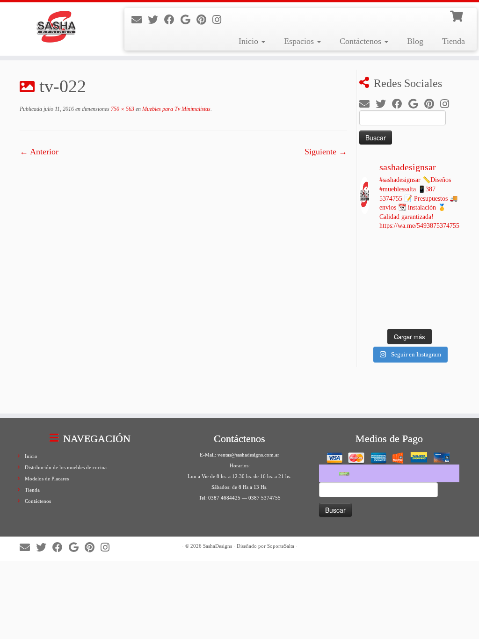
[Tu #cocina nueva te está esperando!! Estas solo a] (370, 315)
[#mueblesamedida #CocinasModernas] (370, 248)
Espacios (300, 41)
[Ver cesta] (457, 15)
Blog (415, 41)
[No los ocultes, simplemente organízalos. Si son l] (448, 298)
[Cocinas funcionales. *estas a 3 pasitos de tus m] (422, 265)
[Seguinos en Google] (188, 20)
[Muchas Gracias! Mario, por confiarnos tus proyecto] (396, 315)
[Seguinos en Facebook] (172, 20)
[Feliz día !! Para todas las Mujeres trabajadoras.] (396, 282)
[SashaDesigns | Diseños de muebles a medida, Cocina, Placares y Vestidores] (56, 28)
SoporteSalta (280, 546)
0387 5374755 (264, 498)
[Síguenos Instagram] (219, 20)
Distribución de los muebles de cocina (66, 467)
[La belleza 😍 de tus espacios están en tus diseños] (448, 315)
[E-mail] (139, 20)
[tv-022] (183, 280)
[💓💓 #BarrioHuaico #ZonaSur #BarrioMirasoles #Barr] (422, 248)
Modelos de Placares (47, 478)
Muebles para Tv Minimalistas (175, 109)
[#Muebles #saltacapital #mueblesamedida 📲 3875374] (396, 248)
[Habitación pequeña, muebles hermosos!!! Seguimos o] (448, 265)
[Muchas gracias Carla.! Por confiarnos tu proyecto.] (370, 298)
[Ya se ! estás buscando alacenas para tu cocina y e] (448, 282)
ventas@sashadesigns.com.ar (248, 454)
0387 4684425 (224, 498)
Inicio (250, 41)
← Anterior (39, 151)
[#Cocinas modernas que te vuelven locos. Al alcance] (448, 248)
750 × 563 (121, 109)
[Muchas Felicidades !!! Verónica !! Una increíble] (396, 298)
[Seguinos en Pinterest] (204, 20)
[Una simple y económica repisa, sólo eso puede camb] (422, 282)
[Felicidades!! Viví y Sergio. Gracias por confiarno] (422, 315)
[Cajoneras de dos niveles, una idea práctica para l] (422, 298)
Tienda (453, 41)
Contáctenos (362, 41)
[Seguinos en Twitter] (156, 20)
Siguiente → (326, 151)
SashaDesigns (217, 546)
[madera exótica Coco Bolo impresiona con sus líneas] (370, 265)
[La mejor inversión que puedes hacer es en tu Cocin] (396, 265)
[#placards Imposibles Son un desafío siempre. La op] (370, 282)
